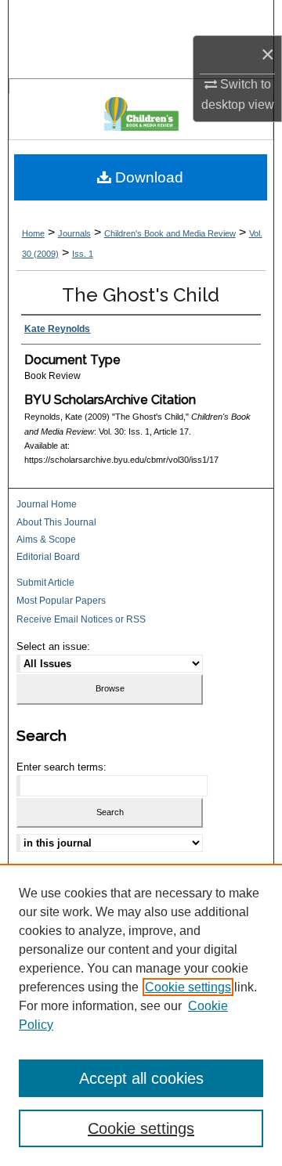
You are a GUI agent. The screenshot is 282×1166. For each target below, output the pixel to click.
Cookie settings (188, 987)
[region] (141, 1015)
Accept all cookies (141, 1078)
